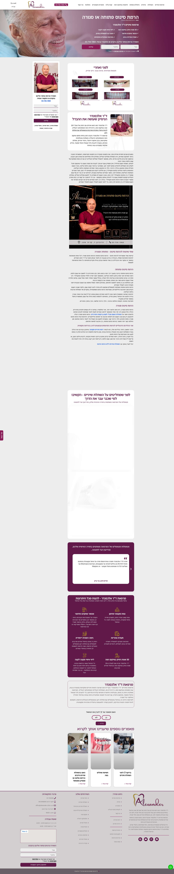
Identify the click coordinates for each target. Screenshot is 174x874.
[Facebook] (157, 839)
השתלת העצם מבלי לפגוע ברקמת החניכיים (106, 314)
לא (96, 717)
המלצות (87, 5)
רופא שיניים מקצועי (96, 329)
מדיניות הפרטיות (118, 51)
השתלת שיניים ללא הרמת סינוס (108, 344)
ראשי (137, 20)
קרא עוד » (128, 784)
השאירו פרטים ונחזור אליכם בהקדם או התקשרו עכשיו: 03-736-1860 (112, 42)
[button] (99, 569)
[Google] (140, 839)
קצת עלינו (109, 5)
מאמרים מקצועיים (98, 5)
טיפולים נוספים (134, 5)
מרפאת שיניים (159, 5)
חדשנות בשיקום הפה (121, 5)
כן (106, 717)
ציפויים (143, 5)
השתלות (150, 5)
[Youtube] (146, 839)
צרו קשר (80, 5)
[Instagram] (151, 839)
